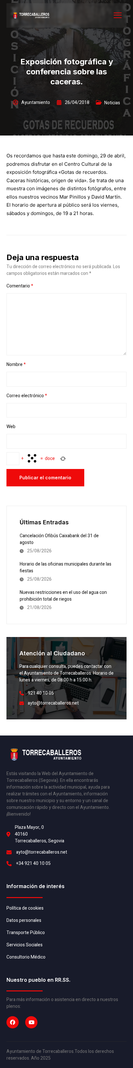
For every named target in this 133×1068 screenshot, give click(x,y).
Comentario (19, 286)
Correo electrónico (26, 395)
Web (10, 426)
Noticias (112, 102)
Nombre (16, 364)
